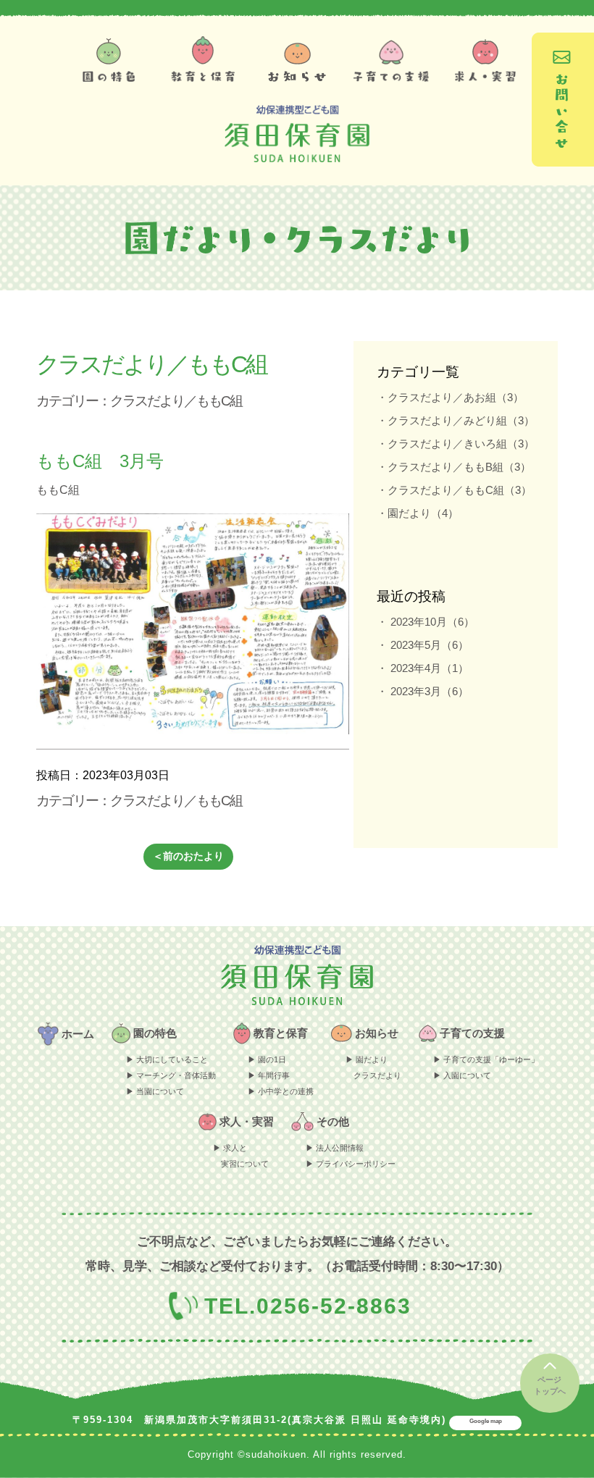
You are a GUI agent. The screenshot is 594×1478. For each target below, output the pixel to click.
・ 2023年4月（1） (423, 668)
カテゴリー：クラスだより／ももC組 (139, 400)
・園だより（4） (418, 513)
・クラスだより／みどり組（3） (456, 420)
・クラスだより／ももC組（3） (454, 490)
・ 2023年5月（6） (423, 645)
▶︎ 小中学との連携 (281, 1091)
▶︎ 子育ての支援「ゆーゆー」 (486, 1059)
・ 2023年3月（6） (423, 691)
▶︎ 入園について (462, 1075)
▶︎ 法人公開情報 (335, 1147)
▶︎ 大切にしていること (167, 1059)
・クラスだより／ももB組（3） (454, 467)
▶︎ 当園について (155, 1091)
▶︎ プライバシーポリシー (351, 1163)
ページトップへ (550, 1385)
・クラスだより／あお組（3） (450, 397)
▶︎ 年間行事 (269, 1075)
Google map (485, 1421)
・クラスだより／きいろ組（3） (456, 443)
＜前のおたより (188, 856)
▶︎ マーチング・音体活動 (171, 1075)
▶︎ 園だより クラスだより (373, 1067)
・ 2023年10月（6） (425, 622)
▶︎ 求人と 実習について (241, 1155)
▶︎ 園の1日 (267, 1059)
